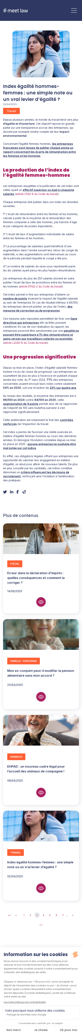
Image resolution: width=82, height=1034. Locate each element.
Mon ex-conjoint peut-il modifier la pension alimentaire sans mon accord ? (40, 673)
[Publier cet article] (5, 492)
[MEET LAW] (15, 10)
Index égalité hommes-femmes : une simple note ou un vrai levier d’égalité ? (40, 864)
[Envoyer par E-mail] (24, 492)
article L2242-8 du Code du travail (25, 342)
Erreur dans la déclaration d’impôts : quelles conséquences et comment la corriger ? (36, 578)
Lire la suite (41, 602)
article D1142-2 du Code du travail (41, 286)
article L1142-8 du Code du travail (37, 194)
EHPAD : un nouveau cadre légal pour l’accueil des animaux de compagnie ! (36, 769)
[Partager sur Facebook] (17, 492)
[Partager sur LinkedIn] (11, 492)
